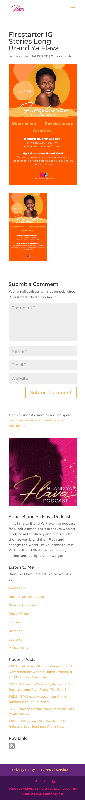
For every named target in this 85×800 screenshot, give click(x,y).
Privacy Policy (23, 770)
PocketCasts (19, 614)
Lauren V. (21, 56)
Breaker (15, 631)
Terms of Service (54, 770)
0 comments (61, 56)
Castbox (15, 639)
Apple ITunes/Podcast (26, 597)
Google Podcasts (22, 605)
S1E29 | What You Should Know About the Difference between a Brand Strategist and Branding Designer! (43, 671)
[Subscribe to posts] (12, 748)
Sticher (14, 622)
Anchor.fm (18, 588)
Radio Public (19, 648)
